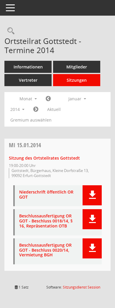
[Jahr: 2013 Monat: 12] (48, 99)
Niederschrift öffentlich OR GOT (46, 195)
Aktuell (54, 109)
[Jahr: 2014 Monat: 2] (36, 109)
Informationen (28, 67)
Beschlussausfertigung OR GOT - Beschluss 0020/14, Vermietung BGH (45, 250)
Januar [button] (75, 98)
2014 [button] (15, 109)
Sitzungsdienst (81, 287)
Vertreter (28, 80)
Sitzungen (77, 80)
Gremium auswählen (31, 120)
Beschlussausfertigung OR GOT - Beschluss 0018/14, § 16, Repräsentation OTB (46, 221)
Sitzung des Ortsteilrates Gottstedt (44, 158)
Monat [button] (26, 98)
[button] (92, 195)
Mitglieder (76, 67)
